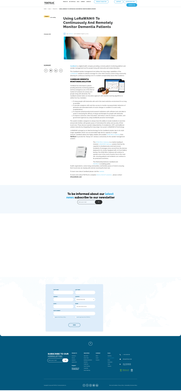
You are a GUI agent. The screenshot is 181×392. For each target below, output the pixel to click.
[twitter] (87, 385)
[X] (51, 70)
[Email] (61, 70)
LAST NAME (78, 289)
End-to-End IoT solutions (104, 175)
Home (45, 8)
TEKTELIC (70, 33)
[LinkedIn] (56, 70)
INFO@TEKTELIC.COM (127, 359)
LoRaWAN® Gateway (105, 144)
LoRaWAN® (74, 73)
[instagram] (90, 385)
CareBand (73, 66)
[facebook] (84, 385)
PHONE (76, 303)
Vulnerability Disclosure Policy (131, 385)
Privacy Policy (121, 385)
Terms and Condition (113, 385)
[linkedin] (97, 385)
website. (101, 171)
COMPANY (55, 296)
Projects (55, 8)
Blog (49, 8)
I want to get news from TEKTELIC (83, 317)
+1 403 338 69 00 (126, 354)
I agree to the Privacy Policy (60, 317)
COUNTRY (77, 296)
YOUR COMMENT (56, 310)
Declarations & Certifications (75, 369)
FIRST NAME (56, 289)
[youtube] (93, 385)
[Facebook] (46, 70)
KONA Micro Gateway (113, 134)
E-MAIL (55, 303)
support (74, 365)
